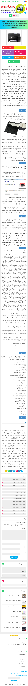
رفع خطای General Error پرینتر (20, 348)
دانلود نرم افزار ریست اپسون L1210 (19, 514)
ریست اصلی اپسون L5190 (12, 453)
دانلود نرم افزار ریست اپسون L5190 (16, 66)
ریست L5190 (4, 451)
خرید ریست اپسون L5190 (15, 435)
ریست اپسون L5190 (22, 453)
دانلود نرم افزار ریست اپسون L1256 (19, 501)
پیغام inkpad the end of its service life (13, 600)
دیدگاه (24, 528)
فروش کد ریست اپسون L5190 (16, 461)
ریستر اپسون (24, 424)
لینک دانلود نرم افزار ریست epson (8, 464)
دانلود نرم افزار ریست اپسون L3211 (19, 510)
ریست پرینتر (4, 453)
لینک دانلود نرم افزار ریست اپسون (19, 466)
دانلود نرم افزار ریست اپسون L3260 (19, 507)
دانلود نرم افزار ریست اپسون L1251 (19, 489)
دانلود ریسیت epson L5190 (17, 448)
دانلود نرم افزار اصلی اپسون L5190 (16, 450)
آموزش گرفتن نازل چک (17, 611)
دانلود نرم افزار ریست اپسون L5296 (19, 482)
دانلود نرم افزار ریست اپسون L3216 (19, 485)
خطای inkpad (7, 440)
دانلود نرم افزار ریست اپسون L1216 (19, 495)
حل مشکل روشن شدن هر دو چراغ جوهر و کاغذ (12, 622)
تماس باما (22, 661)
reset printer (23, 429)
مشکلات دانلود (21, 664)
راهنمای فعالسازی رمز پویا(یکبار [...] (14, 595)
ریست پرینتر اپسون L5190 (21, 455)
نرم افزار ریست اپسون (8, 466)
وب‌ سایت (24, 552)
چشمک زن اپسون (7, 432)
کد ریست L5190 (13, 463)
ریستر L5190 (17, 458)
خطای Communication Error (15, 616)
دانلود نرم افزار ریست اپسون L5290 (19, 504)
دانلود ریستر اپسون (22, 447)
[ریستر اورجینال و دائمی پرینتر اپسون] (14, 9)
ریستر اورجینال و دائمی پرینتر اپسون (10, 1)
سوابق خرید (22, 659)
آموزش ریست (22, 568)
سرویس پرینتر (14, 460)
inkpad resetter (11, 429)
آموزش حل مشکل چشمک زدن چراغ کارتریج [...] (12, 627)
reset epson (18, 429)
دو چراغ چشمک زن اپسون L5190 (13, 451)
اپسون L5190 (23, 430)
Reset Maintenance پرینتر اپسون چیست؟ (13, 606)
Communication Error (19, 345)
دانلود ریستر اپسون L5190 (12, 447)
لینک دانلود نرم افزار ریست (21, 464)
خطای (25, 345)
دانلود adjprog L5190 (12, 442)
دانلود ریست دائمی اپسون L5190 (14, 445)
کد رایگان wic (20, 463)
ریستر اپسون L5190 (10, 458)
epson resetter (5, 429)
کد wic (8, 461)
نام (25, 542)
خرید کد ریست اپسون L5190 (17, 440)
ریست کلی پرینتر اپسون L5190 (14, 456)
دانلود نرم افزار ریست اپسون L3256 (19, 498)
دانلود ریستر (4, 445)
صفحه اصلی (22, 654)
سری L (19, 424)
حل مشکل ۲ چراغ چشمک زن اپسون (19, 343)
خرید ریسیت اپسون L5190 (15, 437)
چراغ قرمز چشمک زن (16, 432)
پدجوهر (18, 430)
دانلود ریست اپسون (11, 443)
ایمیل (24, 547)
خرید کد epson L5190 (15, 438)
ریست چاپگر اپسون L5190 (10, 455)
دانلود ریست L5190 (20, 443)
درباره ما (23, 666)
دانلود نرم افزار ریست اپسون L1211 (19, 492)
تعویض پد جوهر (12, 430)
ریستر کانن (23, 575)
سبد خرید (22, 657)
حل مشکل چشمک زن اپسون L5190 (14, 433)
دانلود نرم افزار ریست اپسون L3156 (19, 479)
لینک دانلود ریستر (5, 463)
